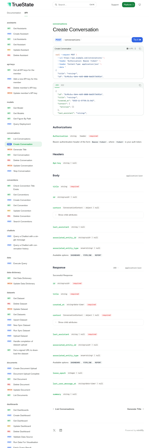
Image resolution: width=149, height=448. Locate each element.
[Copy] (128, 40)
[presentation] (26, 232)
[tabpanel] (98, 101)
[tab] (57, 85)
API (26, 13)
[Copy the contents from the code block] (140, 49)
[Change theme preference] (139, 4)
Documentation (14, 13)
